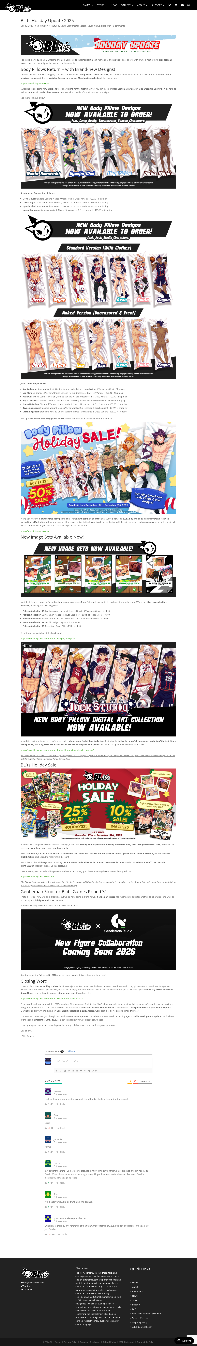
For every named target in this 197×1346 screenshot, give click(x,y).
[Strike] (69, 1070)
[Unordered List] (77, 1070)
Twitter (26, 1286)
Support (156, 5)
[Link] (89, 1070)
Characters (137, 1291)
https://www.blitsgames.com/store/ (38, 876)
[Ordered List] (73, 1070)
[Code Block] (85, 1070)
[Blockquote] (81, 1070)
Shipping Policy (139, 1322)
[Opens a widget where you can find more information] (184, 1341)
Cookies (84, 1342)
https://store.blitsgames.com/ (35, 83)
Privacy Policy (70, 1342)
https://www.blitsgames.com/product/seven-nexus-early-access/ (52, 998)
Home (135, 1282)
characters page (83, 1324)
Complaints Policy (145, 1342)
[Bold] (57, 1070)
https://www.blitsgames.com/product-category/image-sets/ (49, 638)
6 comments (119, 25)
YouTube (28, 1289)
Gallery (126, 5)
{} (93, 1070)
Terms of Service (140, 1318)
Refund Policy (109, 1342)
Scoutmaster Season (77, 25)
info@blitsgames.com (33, 1282)
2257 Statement (126, 1342)
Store (100, 5)
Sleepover (106, 25)
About (141, 5)
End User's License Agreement (147, 1313)
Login (73, 1051)
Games (86, 5)
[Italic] (61, 1070)
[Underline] (65, 1070)
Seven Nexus (94, 25)
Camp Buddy (41, 25)
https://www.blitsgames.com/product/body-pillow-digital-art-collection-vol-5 (57, 750)
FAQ (134, 1309)
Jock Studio (54, 25)
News (114, 5)
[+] (96, 1070)
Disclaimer (95, 1342)
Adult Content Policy (142, 1327)
